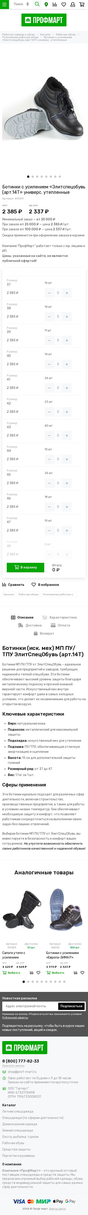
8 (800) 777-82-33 (20, 1061)
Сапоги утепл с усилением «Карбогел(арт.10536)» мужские (20, 955)
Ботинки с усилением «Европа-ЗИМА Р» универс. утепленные (62, 955)
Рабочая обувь (29, 594)
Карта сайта (57, 1208)
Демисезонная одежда (19, 1124)
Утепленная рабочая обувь (60, 594)
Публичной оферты (15, 1017)
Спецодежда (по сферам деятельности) (32, 1118)
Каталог (9, 594)
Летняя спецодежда (17, 1111)
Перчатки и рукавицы (18, 1156)
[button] (28, 177)
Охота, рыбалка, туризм (20, 1137)
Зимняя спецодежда (17, 1130)
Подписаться (71, 1006)
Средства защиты (16, 1149)
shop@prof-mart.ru (22, 1072)
